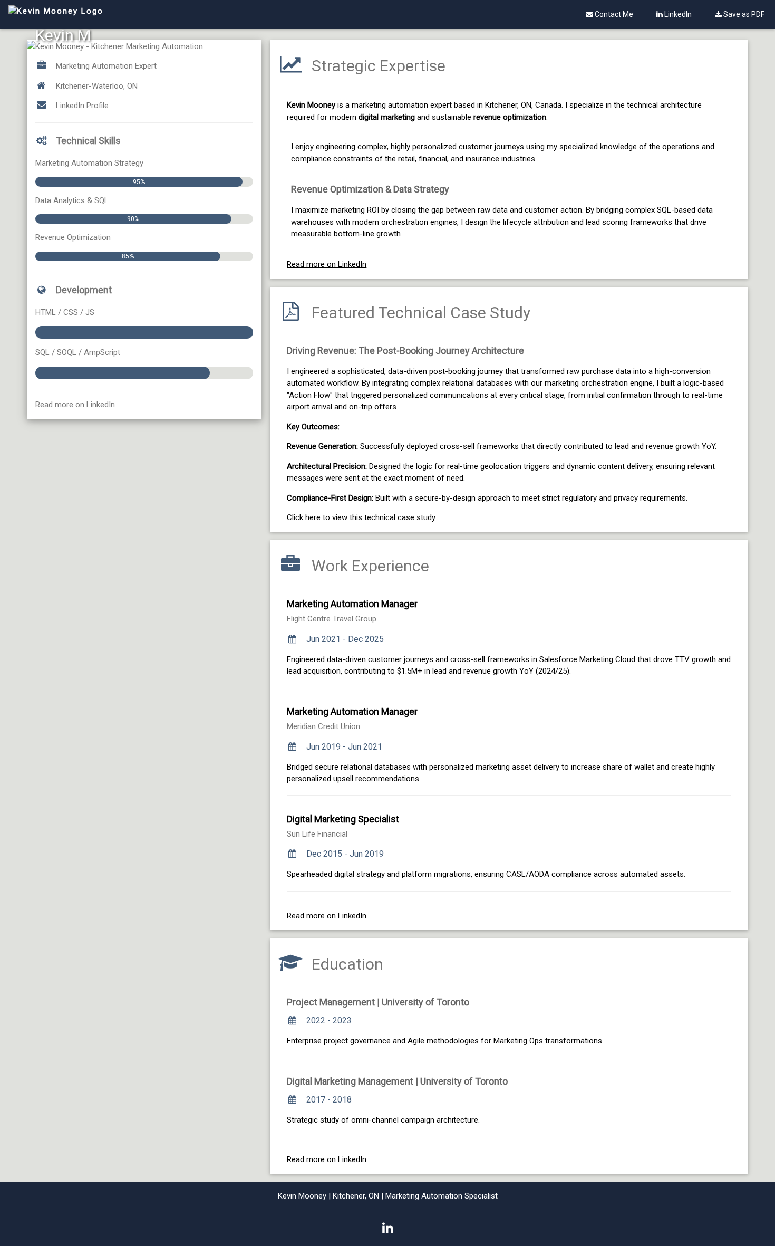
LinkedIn (677, 14)
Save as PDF (743, 14)
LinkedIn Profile (82, 105)
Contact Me (613, 14)
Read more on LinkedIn (75, 404)
